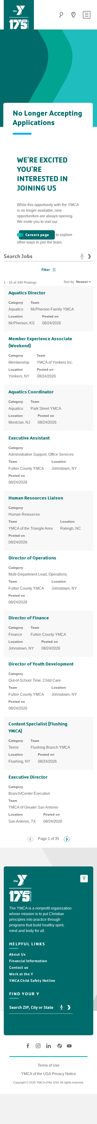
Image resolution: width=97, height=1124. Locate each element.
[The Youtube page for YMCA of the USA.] (69, 1045)
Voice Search (82, 256)
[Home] (19, 17)
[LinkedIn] (48, 1045)
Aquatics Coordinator (31, 392)
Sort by (69, 282)
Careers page (37, 235)
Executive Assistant (29, 438)
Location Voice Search (61, 1007)
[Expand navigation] (86, 14)
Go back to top (84, 878)
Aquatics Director (26, 293)
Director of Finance (28, 618)
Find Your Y (73, 14)
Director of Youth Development (40, 664)
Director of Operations (32, 558)
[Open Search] (61, 14)
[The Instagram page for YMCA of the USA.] (38, 1045)
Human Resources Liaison (35, 498)
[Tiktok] (59, 1045)
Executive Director (28, 777)
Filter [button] (45, 269)
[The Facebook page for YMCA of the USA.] (27, 1045)
